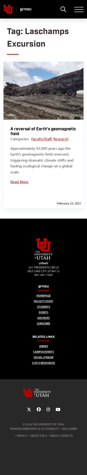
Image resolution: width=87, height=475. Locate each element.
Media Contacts (61, 435)
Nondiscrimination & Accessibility (34, 428)
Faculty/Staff (41, 139)
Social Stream (43, 357)
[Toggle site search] (63, 9)
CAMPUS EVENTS (43, 352)
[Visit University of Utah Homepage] (8, 9)
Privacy (22, 435)
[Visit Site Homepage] (43, 258)
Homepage (43, 295)
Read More (19, 181)
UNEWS (43, 346)
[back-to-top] (81, 465)
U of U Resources (43, 363)
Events (43, 312)
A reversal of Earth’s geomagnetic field (43, 131)
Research (60, 139)
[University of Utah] (43, 393)
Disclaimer (69, 428)
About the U (38, 435)
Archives (43, 318)
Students (43, 307)
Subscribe (43, 323)
